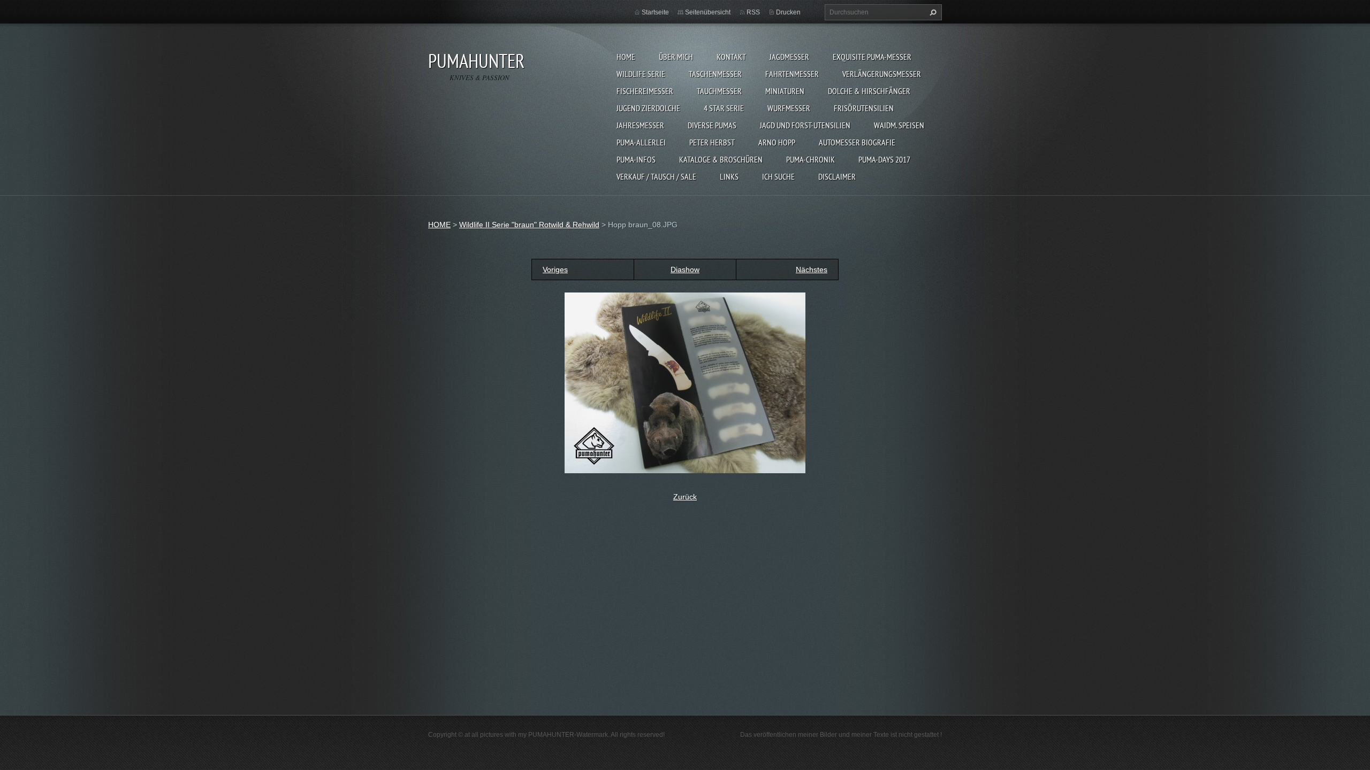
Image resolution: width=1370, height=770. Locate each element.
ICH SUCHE (778, 176)
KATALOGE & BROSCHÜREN (721, 159)
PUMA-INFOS (636, 159)
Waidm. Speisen (899, 125)
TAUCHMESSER (719, 91)
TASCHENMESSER (715, 73)
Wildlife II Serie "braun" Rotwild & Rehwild (529, 224)
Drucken (788, 12)
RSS (753, 12)
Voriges (555, 269)
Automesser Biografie (857, 142)
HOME (625, 56)
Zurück (685, 496)
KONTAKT (731, 56)
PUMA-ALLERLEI (641, 142)
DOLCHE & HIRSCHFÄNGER (869, 91)
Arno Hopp (776, 142)
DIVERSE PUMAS (712, 125)
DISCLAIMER (837, 176)
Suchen (932, 12)
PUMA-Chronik (810, 159)
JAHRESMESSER (640, 125)
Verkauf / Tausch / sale (656, 176)
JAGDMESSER (789, 56)
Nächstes (811, 269)
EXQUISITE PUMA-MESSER (872, 56)
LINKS (729, 176)
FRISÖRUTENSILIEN (864, 108)
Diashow (685, 269)
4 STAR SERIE (724, 108)
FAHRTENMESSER (792, 73)
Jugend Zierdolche (648, 108)
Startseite (655, 12)
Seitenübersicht (707, 12)
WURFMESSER (788, 108)
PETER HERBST (712, 142)
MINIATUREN (784, 91)
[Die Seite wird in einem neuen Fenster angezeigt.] (685, 382)
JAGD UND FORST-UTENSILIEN (805, 125)
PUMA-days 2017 (884, 159)
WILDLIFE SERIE (640, 73)
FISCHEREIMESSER (644, 91)
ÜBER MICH (676, 56)
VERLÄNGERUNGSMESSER (881, 73)
